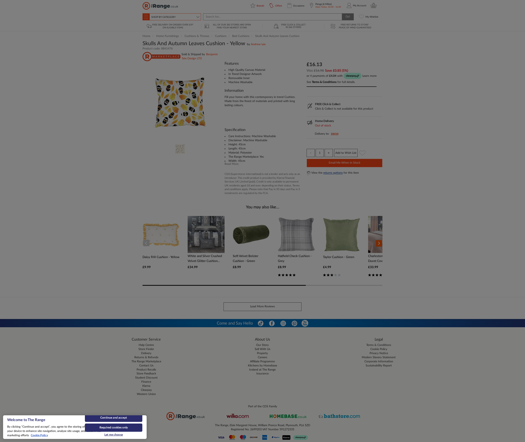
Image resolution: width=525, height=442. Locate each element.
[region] (75, 427)
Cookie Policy (39, 435)
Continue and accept (113, 417)
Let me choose (113, 434)
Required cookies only (113, 427)
